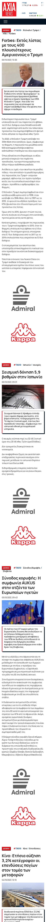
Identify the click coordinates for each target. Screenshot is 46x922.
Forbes (12, 33)
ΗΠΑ (5, 33)
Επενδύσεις (34, 848)
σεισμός (37, 365)
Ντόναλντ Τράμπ (31, 30)
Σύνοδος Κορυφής (31, 567)
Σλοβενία (7, 571)
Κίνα (25, 848)
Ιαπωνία (27, 365)
